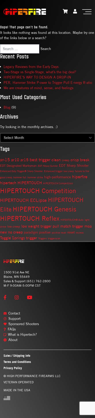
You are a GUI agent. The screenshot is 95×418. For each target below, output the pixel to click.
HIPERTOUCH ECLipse (23, 200)
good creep (6, 177)
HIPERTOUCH (29, 182)
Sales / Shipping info (17, 355)
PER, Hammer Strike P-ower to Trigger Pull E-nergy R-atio (48, 83)
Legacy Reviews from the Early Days (31, 67)
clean (56, 159)
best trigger (40, 159)
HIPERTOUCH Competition (38, 191)
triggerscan (54, 238)
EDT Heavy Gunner (48, 166)
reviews (80, 232)
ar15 (24, 159)
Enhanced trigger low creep (59, 171)
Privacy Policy (13, 368)
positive (45, 232)
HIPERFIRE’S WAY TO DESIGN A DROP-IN (37, 77)
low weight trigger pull (40, 226)
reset (71, 232)
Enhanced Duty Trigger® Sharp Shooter (21, 171)
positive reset (59, 232)
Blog (7, 107)
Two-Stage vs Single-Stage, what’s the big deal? (40, 72)
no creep (15, 232)
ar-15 (5, 159)
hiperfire (79, 176)
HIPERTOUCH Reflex (29, 218)
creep (65, 160)
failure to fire (82, 171)
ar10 (15, 159)
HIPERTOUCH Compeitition (58, 183)
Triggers (42, 238)
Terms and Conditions (17, 362)
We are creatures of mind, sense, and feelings (38, 88)
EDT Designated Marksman (18, 165)
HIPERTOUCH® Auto (72, 220)
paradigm (31, 232)
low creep (13, 226)
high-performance (57, 177)
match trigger (71, 226)
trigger (31, 238)
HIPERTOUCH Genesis (44, 209)
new (3, 232)
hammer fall (19, 177)
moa (88, 226)
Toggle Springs (12, 238)
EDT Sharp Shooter (74, 165)
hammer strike (35, 177)
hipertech (8, 182)
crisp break (79, 159)
